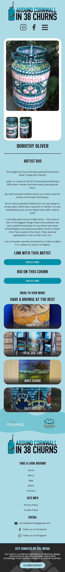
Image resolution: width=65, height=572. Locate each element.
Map (31, 480)
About (31, 475)
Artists (31, 485)
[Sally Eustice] (32, 399)
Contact (31, 490)
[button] (32, 262)
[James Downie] (32, 372)
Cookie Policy (31, 510)
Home (31, 470)
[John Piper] (32, 316)
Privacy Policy (31, 504)
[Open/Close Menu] (45, 27)
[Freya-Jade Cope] (32, 344)
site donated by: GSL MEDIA (32, 548)
